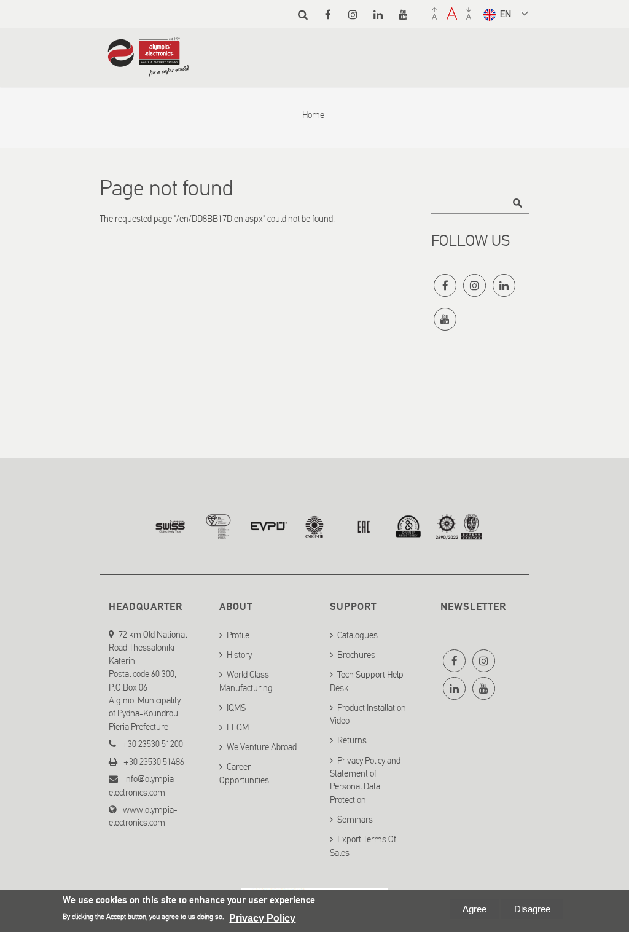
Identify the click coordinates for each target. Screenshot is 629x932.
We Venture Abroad (262, 746)
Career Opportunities (244, 773)
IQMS (236, 707)
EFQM (238, 726)
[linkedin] (378, 14)
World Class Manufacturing (246, 680)
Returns (352, 740)
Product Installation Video (368, 714)
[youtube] (403, 14)
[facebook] (327, 14)
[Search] (302, 14)
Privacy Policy (262, 918)
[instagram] (353, 14)
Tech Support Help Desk (367, 680)
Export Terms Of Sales (363, 845)
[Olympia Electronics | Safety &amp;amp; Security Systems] (148, 70)
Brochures (356, 654)
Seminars (355, 818)
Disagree (532, 909)
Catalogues (357, 634)
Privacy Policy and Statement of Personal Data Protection (365, 779)
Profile (238, 634)
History (239, 654)
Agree (474, 909)
